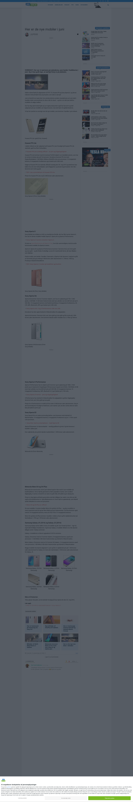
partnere (9, 786)
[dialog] (66, 789)
